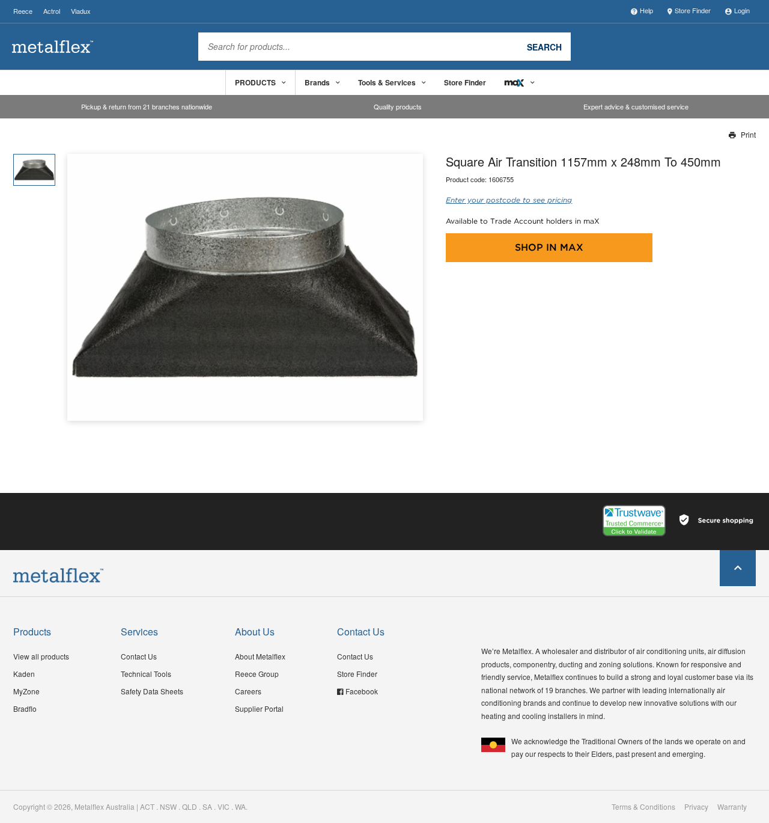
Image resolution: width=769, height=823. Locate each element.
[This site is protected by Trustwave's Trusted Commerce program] (634, 520)
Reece (22, 11)
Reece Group (257, 673)
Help (646, 10)
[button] (409, 287)
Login (742, 10)
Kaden (24, 673)
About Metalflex (260, 656)
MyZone (26, 691)
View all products (41, 656)
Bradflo (25, 708)
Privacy (696, 807)
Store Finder (693, 10)
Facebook (361, 691)
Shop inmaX (549, 247)
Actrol (51, 11)
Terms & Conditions (643, 807)
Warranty (732, 807)
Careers (248, 691)
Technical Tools (146, 673)
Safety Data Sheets (152, 691)
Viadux (81, 11)
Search (544, 46)
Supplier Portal (259, 708)
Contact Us (139, 656)
